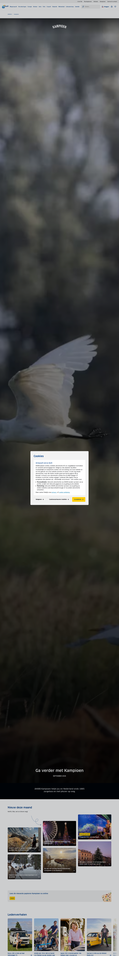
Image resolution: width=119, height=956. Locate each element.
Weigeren (39, 499)
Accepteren (77, 499)
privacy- (54, 492)
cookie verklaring (64, 492)
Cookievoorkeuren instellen (58, 499)
